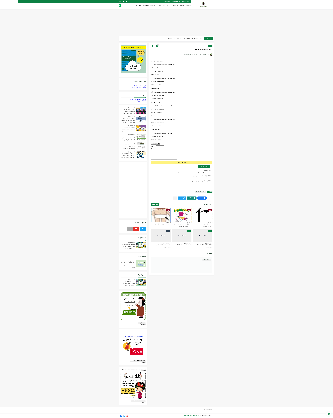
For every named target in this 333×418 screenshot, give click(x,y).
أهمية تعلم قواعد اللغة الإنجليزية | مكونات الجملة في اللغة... (185, 38)
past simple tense (158, 68)
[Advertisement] (166, 22)
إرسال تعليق (206, 259)
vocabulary (198, 191)
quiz (210, 46)
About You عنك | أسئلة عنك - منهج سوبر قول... (128, 265)
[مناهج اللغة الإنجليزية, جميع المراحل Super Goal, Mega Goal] (141, 245)
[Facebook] (130, 229)
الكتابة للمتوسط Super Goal (138, 99)
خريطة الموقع (185, 1)
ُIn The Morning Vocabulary (183, 245)
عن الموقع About (176, 1)
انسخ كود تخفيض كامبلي (139, 360)
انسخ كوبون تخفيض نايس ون (138, 401)
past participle (158, 71)
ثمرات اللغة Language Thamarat (191, 415)
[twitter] (126, 1)
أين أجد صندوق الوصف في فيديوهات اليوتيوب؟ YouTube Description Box (128, 146)
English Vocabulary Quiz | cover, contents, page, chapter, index (193, 172)
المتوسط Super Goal (179, 5)
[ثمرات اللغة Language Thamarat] (203, 4)
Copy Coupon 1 (142, 323)
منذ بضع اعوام (205, 175)
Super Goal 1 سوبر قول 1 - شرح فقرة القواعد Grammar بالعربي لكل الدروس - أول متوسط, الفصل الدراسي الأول (128, 121)
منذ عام (206, 170)
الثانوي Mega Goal (164, 5)
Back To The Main (182, 162)
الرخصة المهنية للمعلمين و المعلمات (145, 5)
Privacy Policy (166, 1)
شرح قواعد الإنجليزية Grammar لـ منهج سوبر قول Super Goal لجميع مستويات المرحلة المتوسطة (128, 129)
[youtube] (120, 1)
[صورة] (141, 110)
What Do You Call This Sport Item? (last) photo (197, 177)
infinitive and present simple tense (164, 65)
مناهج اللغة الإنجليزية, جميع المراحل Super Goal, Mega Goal (128, 246)
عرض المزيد (155, 204)
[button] (202, 198)
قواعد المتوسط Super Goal (138, 86)
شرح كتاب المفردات (206, 409)
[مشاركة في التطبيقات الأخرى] (175, 198)
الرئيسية (188, 5)
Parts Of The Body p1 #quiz (162, 224)
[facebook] (123, 1)
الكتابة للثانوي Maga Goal (139, 101)
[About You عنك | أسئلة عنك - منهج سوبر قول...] (141, 263)
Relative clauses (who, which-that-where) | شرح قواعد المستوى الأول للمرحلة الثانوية (128, 138)
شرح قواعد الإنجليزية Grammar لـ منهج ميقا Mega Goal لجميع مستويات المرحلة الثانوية (128, 112)
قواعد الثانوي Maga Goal (139, 87)
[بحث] (120, 5)
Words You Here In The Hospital (200, 182)
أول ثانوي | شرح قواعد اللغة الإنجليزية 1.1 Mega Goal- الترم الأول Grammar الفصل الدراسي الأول (128, 156)
